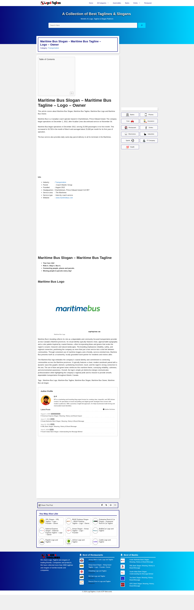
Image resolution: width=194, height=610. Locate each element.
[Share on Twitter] (106, 505)
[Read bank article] (138, 561)
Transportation (53, 48)
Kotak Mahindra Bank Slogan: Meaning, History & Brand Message (63, 421)
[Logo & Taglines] (50, 3)
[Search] (142, 25)
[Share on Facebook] (102, 505)
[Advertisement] (56, 76)
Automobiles (117, 3)
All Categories (101, 3)
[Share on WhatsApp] (111, 505)
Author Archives (110, 409)
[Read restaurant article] (97, 561)
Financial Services (55, 413)
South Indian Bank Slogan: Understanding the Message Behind (62, 431)
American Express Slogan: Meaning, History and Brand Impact (62, 416)
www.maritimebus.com (64, 198)
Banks (127, 3)
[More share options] (115, 505)
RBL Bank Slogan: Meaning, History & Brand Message (59, 426)
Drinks (135, 3)
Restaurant (148, 3)
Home (91, 3)
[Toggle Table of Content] (70, 93)
